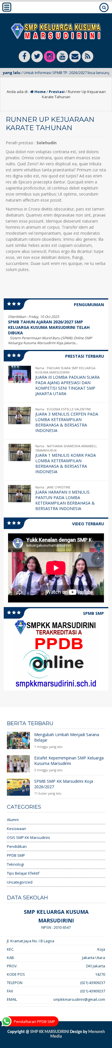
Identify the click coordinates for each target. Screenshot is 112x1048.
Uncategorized (19, 882)
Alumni (13, 819)
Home (40, 91)
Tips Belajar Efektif (23, 873)
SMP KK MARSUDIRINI (49, 1032)
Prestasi (57, 91)
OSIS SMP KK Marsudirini (28, 837)
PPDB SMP (16, 855)
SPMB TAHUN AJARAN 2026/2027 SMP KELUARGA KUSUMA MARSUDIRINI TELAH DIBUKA (49, 327)
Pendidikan (17, 846)
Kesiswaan (16, 828)
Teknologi (15, 864)
